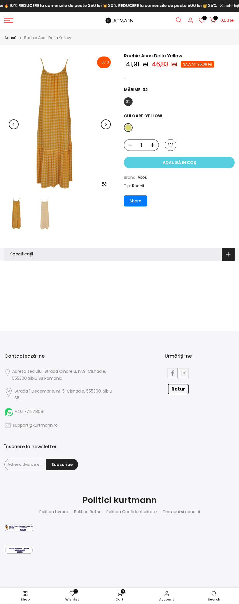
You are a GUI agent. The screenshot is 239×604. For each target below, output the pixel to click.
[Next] (106, 124)
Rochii (138, 186)
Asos (142, 177)
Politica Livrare (53, 512)
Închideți (231, 6)
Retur (178, 389)
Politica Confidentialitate (131, 512)
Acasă (10, 38)
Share (135, 201)
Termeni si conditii (181, 512)
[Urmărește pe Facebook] (173, 373)
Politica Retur (87, 512)
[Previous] (14, 124)
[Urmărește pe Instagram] (184, 373)
